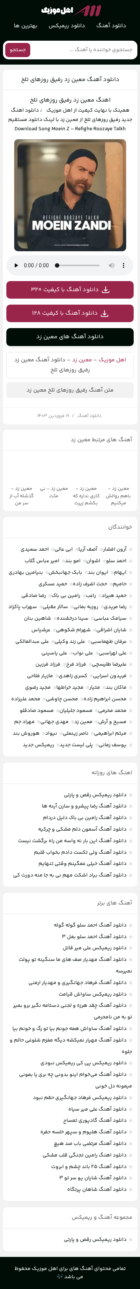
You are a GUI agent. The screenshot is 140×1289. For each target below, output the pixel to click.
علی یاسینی (54, 653)
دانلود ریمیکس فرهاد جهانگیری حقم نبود (80, 1098)
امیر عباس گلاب (42, 561)
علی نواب (83, 653)
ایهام (120, 573)
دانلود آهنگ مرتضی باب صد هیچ (90, 1144)
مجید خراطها (70, 688)
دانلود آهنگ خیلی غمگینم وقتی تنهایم (82, 864)
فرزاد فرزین (47, 664)
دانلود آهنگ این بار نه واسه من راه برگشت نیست (72, 841)
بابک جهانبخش (65, 573)
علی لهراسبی (113, 653)
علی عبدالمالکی (32, 642)
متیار (94, 688)
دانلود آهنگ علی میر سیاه (97, 1109)
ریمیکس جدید (38, 745)
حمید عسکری (52, 584)
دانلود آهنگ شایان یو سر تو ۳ (93, 1178)
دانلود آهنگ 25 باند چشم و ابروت (89, 1167)
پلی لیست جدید (76, 745)
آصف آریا (87, 549)
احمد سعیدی (35, 549)
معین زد (82, 360)
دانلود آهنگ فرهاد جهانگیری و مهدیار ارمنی (77, 983)
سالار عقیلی (55, 607)
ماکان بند (116, 688)
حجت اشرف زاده (90, 584)
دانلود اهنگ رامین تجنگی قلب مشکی (85, 1155)
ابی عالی (64, 549)
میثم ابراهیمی (110, 733)
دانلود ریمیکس (67, 26)
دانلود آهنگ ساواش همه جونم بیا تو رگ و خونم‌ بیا (69, 1029)
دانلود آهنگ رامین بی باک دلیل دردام (85, 818)
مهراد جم (24, 722)
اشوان (93, 561)
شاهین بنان (37, 618)
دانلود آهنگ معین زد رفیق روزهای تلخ (70, 79)
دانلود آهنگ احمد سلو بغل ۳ (94, 937)
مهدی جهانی (54, 722)
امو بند (73, 561)
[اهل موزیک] (71, 10)
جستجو (18, 50)
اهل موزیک (112, 360)
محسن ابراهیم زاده (105, 699)
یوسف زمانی (113, 745)
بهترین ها (25, 26)
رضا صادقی (33, 596)
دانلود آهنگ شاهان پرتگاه (97, 1190)
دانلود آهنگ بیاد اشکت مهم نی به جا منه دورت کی (70, 875)
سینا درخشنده (72, 618)
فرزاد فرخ (76, 664)
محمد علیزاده (25, 699)
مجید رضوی (38, 688)
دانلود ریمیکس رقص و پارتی (95, 795)
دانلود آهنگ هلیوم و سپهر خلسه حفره (83, 1132)
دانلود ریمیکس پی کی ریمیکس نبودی (83, 1063)
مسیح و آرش (112, 722)
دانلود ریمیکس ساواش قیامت (93, 994)
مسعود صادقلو (37, 711)
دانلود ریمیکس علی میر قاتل (95, 948)
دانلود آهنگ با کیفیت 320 (65, 290)
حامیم (120, 584)
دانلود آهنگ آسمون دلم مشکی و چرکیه (82, 829)
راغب (91, 596)
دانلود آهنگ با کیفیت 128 (65, 313)
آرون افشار (115, 549)
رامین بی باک (66, 596)
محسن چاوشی (62, 699)
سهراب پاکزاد (22, 607)
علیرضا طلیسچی (109, 664)
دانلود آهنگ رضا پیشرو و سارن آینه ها (84, 806)
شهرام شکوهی (73, 630)
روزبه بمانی (86, 607)
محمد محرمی (112, 711)
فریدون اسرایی (110, 676)
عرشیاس (40, 630)
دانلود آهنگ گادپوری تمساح (95, 1121)
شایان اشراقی (111, 630)
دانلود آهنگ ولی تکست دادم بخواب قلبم (80, 853)
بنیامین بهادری (26, 573)
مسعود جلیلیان (76, 711)
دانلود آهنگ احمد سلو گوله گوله (90, 925)
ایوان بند (98, 573)
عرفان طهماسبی (109, 642)
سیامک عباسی (110, 618)
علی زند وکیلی (70, 642)
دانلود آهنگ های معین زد (70, 337)
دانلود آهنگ (111, 26)
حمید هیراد (114, 596)
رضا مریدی (115, 607)
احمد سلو (116, 561)
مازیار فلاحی (40, 676)
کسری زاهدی (73, 676)
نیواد (51, 733)
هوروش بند (26, 733)
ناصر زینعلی (75, 733)
